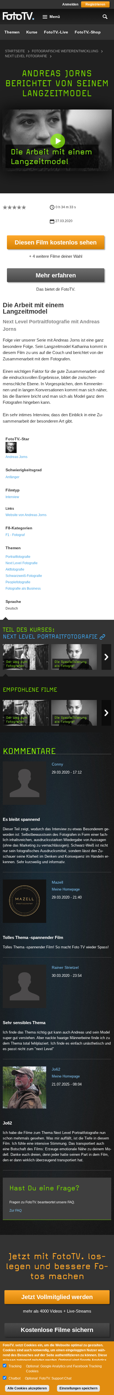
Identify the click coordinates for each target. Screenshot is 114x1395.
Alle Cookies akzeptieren (27, 1388)
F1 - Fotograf (15, 535)
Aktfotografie (15, 569)
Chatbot (14, 1378)
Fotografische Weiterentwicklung (65, 51)
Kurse (31, 32)
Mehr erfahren (56, 275)
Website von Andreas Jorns (26, 515)
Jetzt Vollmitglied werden (57, 1297)
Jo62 (56, 1069)
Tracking (15, 1366)
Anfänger (12, 477)
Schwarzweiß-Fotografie (24, 576)
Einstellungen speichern (78, 1388)
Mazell (57, 882)
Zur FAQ (15, 1210)
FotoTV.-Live (56, 32)
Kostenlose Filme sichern (57, 1329)
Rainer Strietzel (65, 967)
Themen (12, 32)
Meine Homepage (66, 889)
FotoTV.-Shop (88, 32)
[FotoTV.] (18, 16)
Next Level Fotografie (26, 56)
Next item (106, 657)
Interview (12, 497)
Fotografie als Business (23, 588)
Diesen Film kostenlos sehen (56, 242)
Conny (57, 764)
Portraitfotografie (18, 557)
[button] (57, 141)
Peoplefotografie (18, 582)
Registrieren (95, 4)
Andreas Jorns (16, 457)
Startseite (15, 51)
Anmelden (70, 4)
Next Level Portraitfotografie (50, 636)
